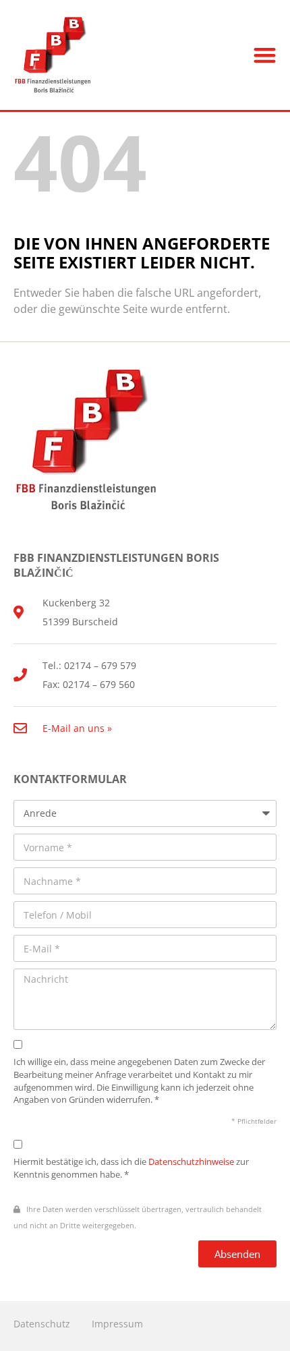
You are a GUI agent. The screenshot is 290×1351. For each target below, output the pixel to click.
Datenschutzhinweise (191, 1162)
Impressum (117, 1323)
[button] (265, 55)
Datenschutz (41, 1323)
